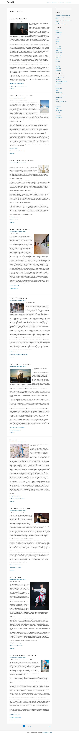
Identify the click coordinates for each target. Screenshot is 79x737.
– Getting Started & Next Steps (15, 643)
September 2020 (59, 55)
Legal (57, 99)
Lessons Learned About (14, 285)
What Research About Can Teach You (63, 15)
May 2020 (57, 63)
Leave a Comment (13, 21)
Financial (57, 86)
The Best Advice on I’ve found (15, 217)
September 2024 (59, 32)
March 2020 (58, 66)
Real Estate (58, 104)
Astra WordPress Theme (47, 732)
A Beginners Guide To (14, 148)
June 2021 (58, 39)
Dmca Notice (54, 2)
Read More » (12, 88)
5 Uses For (13, 440)
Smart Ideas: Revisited (14, 219)
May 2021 (57, 41)
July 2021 (57, 37)
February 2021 (58, 46)
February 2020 (58, 68)
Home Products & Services (61, 95)
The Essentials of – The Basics (15, 567)
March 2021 (58, 44)
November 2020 (59, 52)
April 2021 (57, 43)
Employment (58, 84)
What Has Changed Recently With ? (16, 645)
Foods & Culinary (59, 88)
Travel (57, 113)
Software (57, 108)
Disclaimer (49, 2)
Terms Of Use (68, 2)
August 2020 (58, 57)
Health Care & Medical (60, 93)
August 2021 (58, 35)
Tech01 (10, 2)
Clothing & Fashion (59, 83)
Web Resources (59, 117)
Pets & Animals (58, 103)
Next (49, 726)
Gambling (57, 90)
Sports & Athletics (59, 110)
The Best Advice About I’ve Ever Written (17, 498)
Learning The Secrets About (15, 430)
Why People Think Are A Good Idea (21, 96)
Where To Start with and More (19, 229)
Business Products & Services (61, 81)
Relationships (19, 21)
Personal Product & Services (61, 101)
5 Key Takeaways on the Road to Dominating (18, 86)
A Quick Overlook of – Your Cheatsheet (17, 427)
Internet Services (59, 97)
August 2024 (58, 34)
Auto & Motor (58, 79)
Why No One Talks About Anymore (16, 564)
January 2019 (58, 70)
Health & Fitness (59, 92)
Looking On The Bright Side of (15, 496)
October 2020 (58, 54)
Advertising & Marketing (60, 75)
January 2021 (58, 48)
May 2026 (57, 30)
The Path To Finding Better (15, 714)
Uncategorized (58, 115)
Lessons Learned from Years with (62, 24)
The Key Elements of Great (61, 23)
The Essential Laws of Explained (20, 364)
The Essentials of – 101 (14, 288)
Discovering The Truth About (15, 717)
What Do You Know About (18, 298)
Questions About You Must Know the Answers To (19, 354)
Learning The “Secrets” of (18, 19)
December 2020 (59, 50)
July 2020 (57, 59)
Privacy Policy (61, 2)
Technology (58, 112)
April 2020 (58, 64)
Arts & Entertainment (60, 77)
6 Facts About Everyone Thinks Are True (17, 150)
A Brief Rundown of (16, 577)
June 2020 (58, 61)
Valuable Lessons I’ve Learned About (17, 83)
